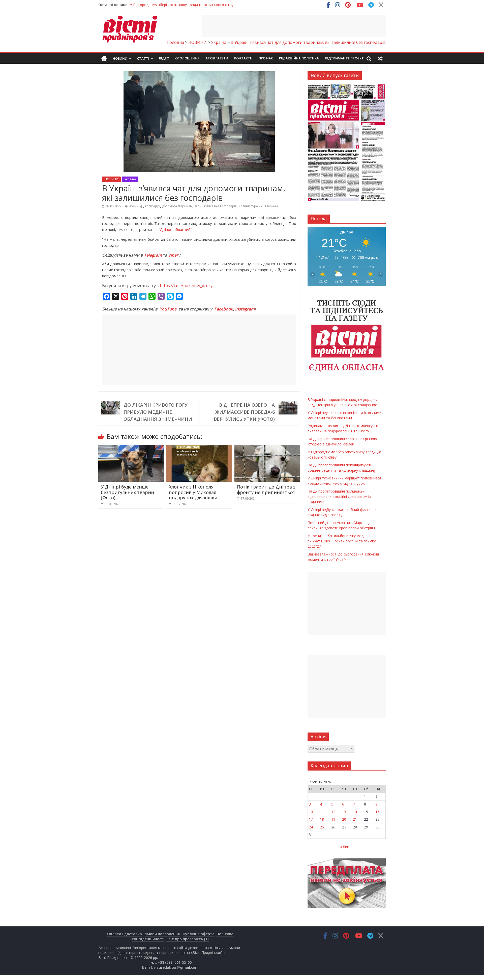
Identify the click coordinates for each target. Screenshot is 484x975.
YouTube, (168, 309)
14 (355, 811)
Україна (130, 179)
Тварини (271, 206)
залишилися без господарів (215, 206)
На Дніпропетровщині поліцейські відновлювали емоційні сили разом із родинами (339, 496)
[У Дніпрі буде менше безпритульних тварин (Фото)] (131, 448)
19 (333, 819)
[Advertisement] (294, 26)
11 (322, 811)
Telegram (153, 255)
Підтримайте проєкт (344, 58)
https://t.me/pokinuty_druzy (186, 285)
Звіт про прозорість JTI (187, 938)
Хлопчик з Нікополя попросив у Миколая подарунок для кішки (193, 492)
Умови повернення (162, 933)
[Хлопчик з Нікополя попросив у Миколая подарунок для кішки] (199, 448)
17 (311, 819)
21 (355, 819)
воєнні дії (136, 206)
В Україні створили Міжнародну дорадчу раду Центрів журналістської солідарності (201, 4)
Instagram (245, 309)
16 (377, 811)
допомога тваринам (177, 206)
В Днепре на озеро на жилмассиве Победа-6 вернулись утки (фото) (244, 412)
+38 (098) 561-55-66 (175, 962)
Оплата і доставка (124, 933)
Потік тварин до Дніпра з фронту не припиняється (266, 489)
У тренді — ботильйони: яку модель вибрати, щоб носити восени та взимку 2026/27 (342, 541)
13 (344, 811)
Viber (173, 255)
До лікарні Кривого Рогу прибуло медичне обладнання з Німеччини (158, 412)
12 (333, 811)
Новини (120, 58)
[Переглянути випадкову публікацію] (380, 58)
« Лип (344, 846)
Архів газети (216, 58)
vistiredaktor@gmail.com (176, 967)
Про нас (266, 58)
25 (322, 827)
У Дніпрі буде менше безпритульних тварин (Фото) (127, 492)
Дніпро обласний (175, 229)
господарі (152, 206)
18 (322, 819)
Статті (143, 58)
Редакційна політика (299, 58)
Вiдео (164, 58)
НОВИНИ (111, 179)
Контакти (243, 58)
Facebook (223, 309)
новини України (250, 206)
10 (311, 811)
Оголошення (187, 58)
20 (344, 819)
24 (311, 827)
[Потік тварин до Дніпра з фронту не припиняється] (267, 448)
